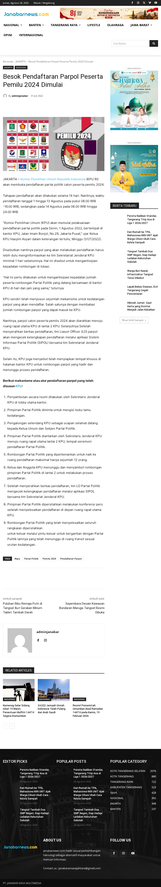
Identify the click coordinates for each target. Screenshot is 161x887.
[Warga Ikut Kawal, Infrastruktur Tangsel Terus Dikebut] (117, 274)
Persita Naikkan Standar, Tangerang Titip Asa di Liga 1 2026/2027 (142, 219)
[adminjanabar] (5, 96)
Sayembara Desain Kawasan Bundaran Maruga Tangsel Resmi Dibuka (81, 608)
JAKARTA (21, 61)
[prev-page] (5, 726)
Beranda (8, 61)
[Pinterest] (53, 106)
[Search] (153, 43)
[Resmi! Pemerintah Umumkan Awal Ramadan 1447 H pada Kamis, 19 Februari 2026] (88, 690)
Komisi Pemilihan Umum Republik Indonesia (52, 179)
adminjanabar (20, 95)
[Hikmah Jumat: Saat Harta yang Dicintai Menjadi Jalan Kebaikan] (117, 306)
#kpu (17, 558)
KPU (19, 386)
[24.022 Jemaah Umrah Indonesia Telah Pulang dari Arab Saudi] (53, 690)
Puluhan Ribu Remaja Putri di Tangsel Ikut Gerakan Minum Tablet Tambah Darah (22, 608)
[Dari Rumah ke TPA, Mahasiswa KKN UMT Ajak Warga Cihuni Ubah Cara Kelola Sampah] (117, 235)
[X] (144, 3)
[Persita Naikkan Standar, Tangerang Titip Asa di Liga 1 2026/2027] (117, 219)
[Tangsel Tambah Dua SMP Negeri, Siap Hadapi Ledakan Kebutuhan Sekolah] (117, 255)
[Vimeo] (149, 3)
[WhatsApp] (63, 106)
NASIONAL (21, 67)
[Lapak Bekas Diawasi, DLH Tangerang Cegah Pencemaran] (117, 290)
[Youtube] (155, 3)
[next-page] (12, 726)
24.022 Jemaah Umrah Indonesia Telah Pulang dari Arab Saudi (51, 709)
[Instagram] (138, 3)
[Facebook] (132, 3)
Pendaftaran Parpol (71, 558)
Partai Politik (31, 558)
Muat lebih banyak (132, 320)
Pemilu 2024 (49, 558)
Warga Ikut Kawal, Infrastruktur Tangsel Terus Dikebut (140, 274)
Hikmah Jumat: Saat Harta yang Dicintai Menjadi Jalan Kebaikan (141, 306)
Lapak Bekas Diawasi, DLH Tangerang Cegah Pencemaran (142, 290)
